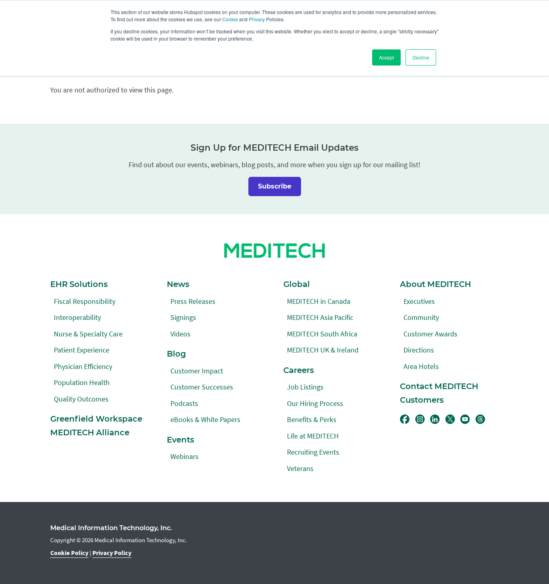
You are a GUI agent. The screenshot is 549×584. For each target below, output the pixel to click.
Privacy (257, 19)
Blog (176, 354)
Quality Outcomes (81, 399)
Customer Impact (196, 370)
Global (296, 284)
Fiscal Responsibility (84, 301)
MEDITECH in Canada (318, 301)
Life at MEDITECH (313, 436)
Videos (180, 333)
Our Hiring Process (315, 403)
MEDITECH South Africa (322, 333)
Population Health (82, 382)
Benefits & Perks (311, 419)
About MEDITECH (435, 284)
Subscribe (274, 186)
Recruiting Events (313, 452)
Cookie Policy (69, 553)
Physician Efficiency (83, 366)
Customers (422, 400)
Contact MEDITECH (439, 386)
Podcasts (184, 403)
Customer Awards (430, 333)
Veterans (300, 468)
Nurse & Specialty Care (88, 333)
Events (180, 440)
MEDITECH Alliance (89, 432)
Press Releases (192, 301)
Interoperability (77, 317)
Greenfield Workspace (96, 419)
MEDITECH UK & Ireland (322, 349)
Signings (183, 317)
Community (421, 317)
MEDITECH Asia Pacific (320, 317)
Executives (419, 301)
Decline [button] (420, 57)
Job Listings (305, 386)
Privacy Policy (111, 553)
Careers (298, 370)
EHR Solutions (79, 284)
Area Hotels (421, 366)
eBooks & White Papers (205, 419)
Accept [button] (386, 57)
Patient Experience (81, 349)
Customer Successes (201, 386)
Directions (419, 349)
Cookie (230, 19)
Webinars (184, 456)
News (178, 284)
